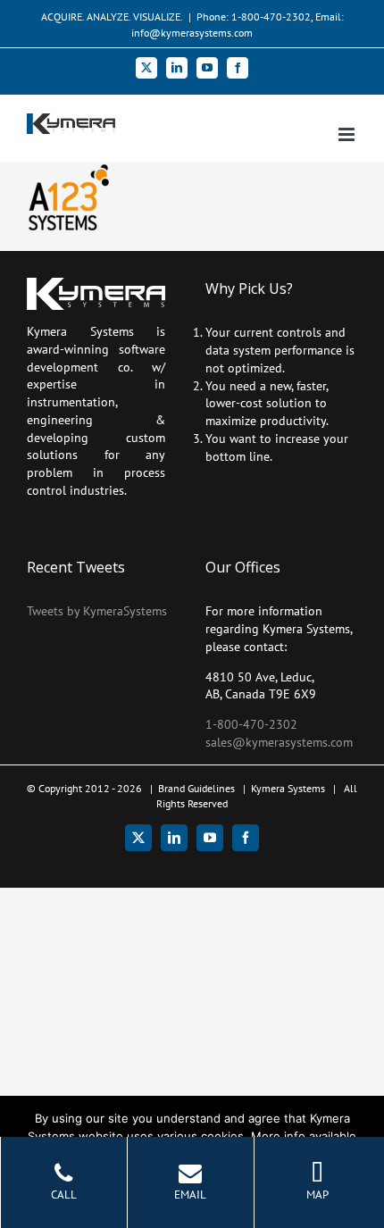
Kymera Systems (288, 788)
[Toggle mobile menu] (347, 134)
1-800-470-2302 (251, 724)
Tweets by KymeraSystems (97, 611)
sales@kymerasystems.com (279, 742)
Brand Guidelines (196, 788)
